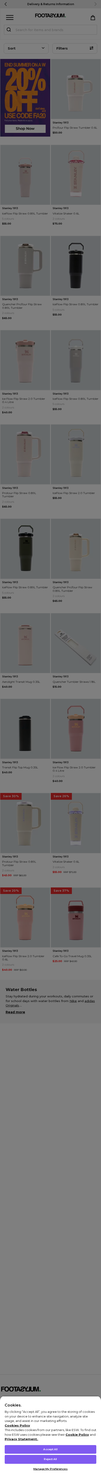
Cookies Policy (17, 1425)
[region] (50, 1437)
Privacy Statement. (21, 1439)
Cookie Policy (77, 1434)
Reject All (50, 1459)
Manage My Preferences (50, 1469)
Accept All (50, 1449)
